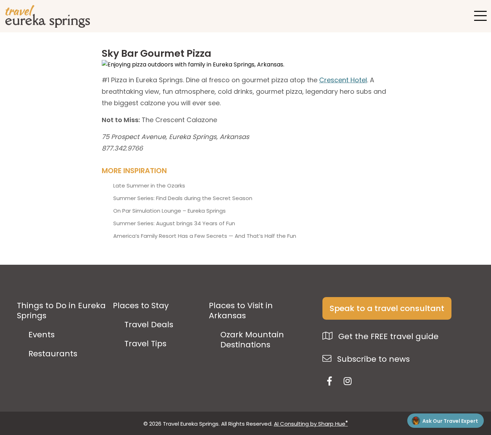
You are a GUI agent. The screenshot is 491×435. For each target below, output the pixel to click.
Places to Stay (141, 306)
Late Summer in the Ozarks (149, 185)
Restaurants (52, 354)
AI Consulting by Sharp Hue (311, 423)
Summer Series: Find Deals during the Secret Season (182, 198)
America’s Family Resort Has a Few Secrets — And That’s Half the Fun (204, 236)
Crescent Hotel (343, 79)
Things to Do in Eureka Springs (61, 311)
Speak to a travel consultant (387, 308)
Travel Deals (148, 325)
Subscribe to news (372, 359)
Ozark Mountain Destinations (252, 340)
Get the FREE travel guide (387, 336)
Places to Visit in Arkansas (241, 311)
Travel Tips (145, 344)
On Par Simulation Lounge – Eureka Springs (169, 210)
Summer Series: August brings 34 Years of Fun (174, 223)
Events (41, 335)
